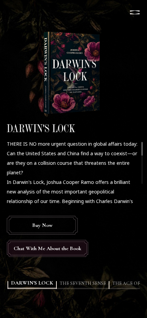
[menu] (134, 12)
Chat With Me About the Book (47, 248)
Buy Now (42, 225)
